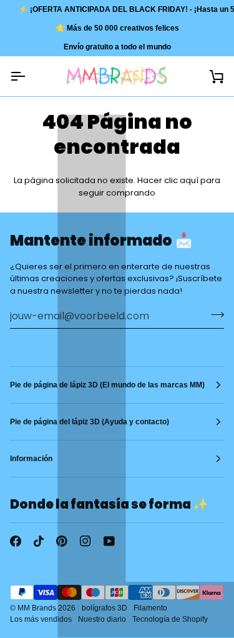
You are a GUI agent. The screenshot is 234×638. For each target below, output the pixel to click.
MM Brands (36, 608)
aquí (189, 180)
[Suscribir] (213, 314)
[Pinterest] (61, 541)
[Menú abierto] (28, 76)
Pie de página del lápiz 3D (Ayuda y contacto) (89, 421)
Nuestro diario (102, 619)
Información (31, 458)
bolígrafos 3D (104, 608)
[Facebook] (15, 541)
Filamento (150, 608)
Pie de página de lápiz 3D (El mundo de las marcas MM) (107, 385)
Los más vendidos (41, 619)
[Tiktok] (39, 541)
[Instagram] (85, 541)
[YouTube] (109, 541)
